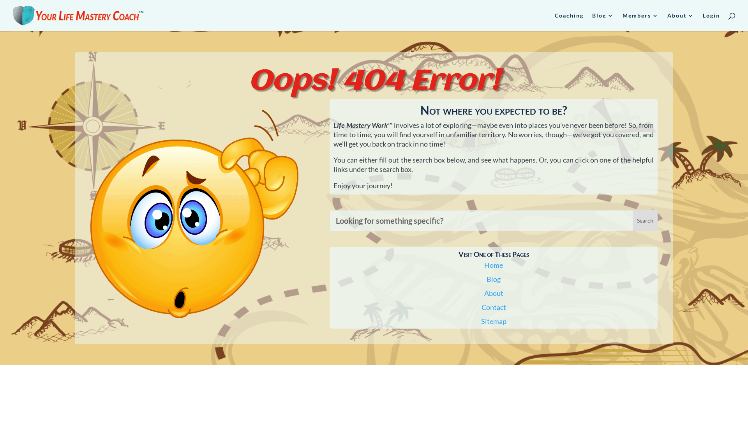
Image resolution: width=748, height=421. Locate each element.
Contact (494, 307)
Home (493, 265)
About (493, 293)
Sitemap (493, 321)
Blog (494, 279)
